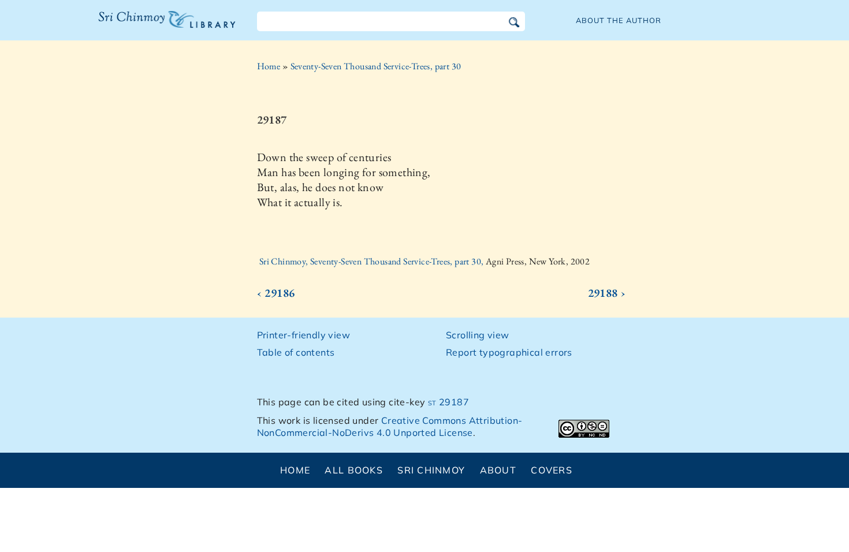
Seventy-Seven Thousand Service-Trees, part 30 (376, 66)
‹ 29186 (276, 292)
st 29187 (448, 402)
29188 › (606, 292)
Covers (551, 470)
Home (269, 66)
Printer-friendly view (303, 335)
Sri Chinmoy (431, 470)
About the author (618, 20)
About (498, 470)
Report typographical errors (509, 352)
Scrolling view (477, 335)
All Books (354, 470)
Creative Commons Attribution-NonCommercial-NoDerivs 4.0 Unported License (390, 426)
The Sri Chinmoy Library (143, 26)
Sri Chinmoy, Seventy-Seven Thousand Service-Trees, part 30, (372, 261)
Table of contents (296, 352)
